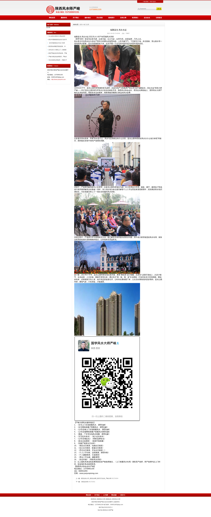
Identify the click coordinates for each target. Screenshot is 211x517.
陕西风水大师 (101, 499)
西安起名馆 (84, 481)
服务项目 (88, 17)
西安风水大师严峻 (96, 37)
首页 (81, 24)
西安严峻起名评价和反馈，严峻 (57, 53)
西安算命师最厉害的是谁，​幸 (57, 46)
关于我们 (76, 17)
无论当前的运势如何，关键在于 (57, 60)
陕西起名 (108, 499)
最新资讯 (64, 17)
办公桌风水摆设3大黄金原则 (56, 36)
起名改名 (147, 17)
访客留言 (159, 17)
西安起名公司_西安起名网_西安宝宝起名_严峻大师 (96, 478)
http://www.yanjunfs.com (58, 79)
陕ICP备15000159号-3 (105, 507)
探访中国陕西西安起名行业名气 (57, 39)
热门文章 (86, 24)
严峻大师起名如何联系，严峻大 (57, 56)
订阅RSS (122, 495)
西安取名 (93, 499)
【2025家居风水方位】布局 (56, 43)
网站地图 (114, 495)
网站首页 (52, 17)
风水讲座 (99, 17)
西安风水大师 (116, 499)
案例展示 (111, 17)
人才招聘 (105, 495)
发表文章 (123, 17)
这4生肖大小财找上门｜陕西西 (57, 50)
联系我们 (135, 17)
